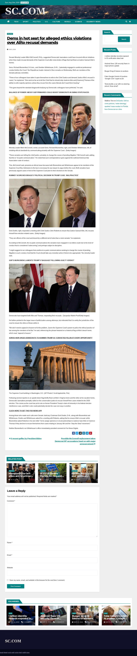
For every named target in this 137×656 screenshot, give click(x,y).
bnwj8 (1, 652)
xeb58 (24, 652)
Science (78, 22)
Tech (16, 22)
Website (10, 567)
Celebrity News (93, 22)
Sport (26, 22)
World (67, 22)
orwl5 (12, 652)
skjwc (28, 652)
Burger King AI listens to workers (116, 71)
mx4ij (9, 652)
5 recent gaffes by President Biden (26, 438)
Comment (11, 501)
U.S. (46, 22)
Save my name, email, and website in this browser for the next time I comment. (37, 580)
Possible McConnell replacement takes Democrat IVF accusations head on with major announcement (75, 441)
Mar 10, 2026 (46, 622)
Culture (56, 22)
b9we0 (5, 652)
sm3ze (17, 652)
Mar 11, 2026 (14, 622)
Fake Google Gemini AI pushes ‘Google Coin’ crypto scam (115, 618)
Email (9, 555)
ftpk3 (20, 652)
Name (9, 542)
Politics (37, 22)
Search (107, 32)
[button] (126, 21)
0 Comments (27, 622)
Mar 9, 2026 (110, 622)
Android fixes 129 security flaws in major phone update (52, 618)
